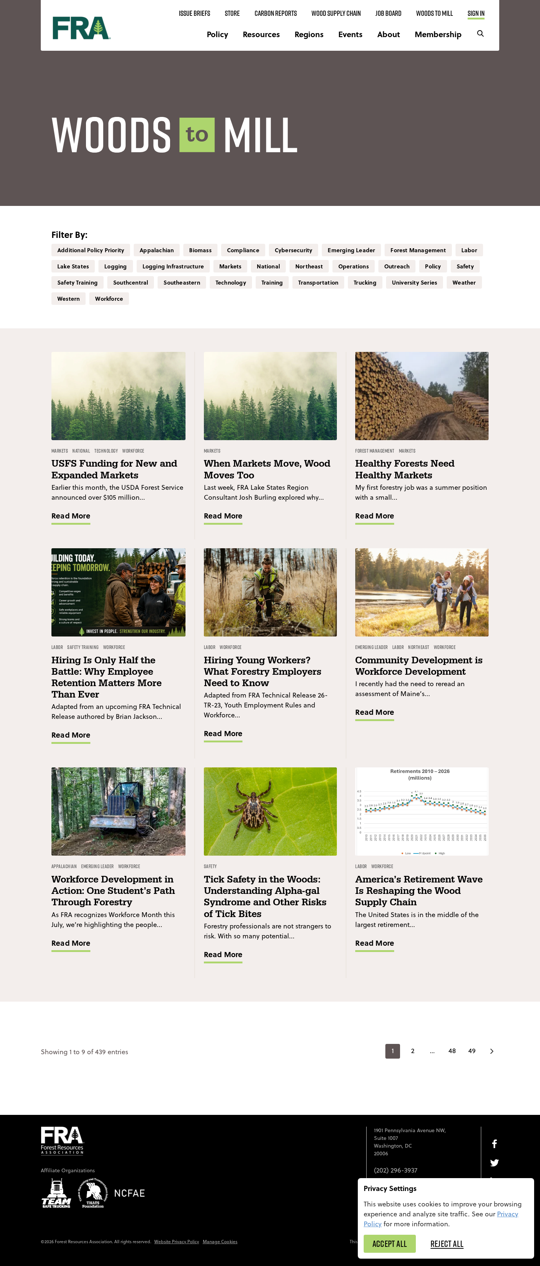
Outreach (397, 266)
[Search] (480, 34)
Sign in (476, 13)
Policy (217, 34)
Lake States (73, 266)
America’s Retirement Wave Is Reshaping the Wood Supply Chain (419, 891)
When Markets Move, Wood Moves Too (267, 469)
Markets (230, 266)
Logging (115, 266)
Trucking (365, 282)
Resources (261, 34)
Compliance (243, 250)
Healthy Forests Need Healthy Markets (404, 469)
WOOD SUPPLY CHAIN (336, 13)
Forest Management (418, 250)
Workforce (109, 299)
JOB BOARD (388, 13)
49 (472, 1050)
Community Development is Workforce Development (419, 666)
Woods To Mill (434, 13)
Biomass (200, 250)
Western (68, 299)
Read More (70, 515)
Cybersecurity (294, 250)
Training (272, 282)
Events (350, 34)
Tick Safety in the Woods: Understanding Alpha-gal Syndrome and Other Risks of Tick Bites (265, 897)
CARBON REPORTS (276, 13)
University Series (414, 282)
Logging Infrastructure (173, 266)
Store (232, 13)
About (388, 34)
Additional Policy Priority (90, 250)
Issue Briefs (194, 13)
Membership (438, 34)
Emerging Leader (351, 250)
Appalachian (157, 250)
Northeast (309, 266)
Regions (309, 34)
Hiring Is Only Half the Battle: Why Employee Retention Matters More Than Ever (106, 678)
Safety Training (77, 282)
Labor (469, 250)
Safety (465, 266)
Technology (231, 282)
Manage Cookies (220, 1241)
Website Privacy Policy (176, 1241)
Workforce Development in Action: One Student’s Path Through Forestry (113, 891)
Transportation (318, 282)
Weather (464, 282)
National (268, 266)
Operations (353, 266)
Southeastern (181, 282)
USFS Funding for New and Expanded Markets (114, 469)
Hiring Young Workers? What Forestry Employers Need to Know (262, 672)
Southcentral (130, 282)
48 (452, 1050)
